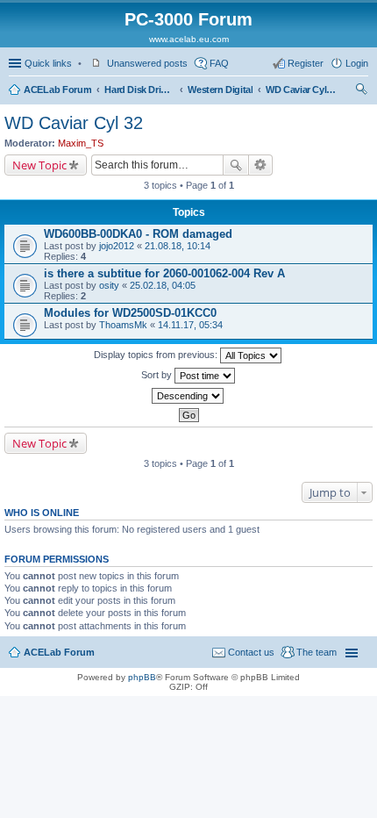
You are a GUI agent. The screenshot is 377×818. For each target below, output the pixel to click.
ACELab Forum (57, 89)
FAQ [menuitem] (219, 63)
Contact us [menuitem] (251, 652)
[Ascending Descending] (188, 396)
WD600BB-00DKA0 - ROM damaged (138, 233)
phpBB (142, 677)
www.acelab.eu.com (189, 39)
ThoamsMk (123, 324)
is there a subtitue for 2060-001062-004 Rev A (164, 273)
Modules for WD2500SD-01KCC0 (130, 312)
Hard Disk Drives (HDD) (139, 89)
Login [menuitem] (356, 63)
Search (236, 165)
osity (109, 285)
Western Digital (220, 89)
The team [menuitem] (316, 652)
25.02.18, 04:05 (163, 285)
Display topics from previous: (157, 354)
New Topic (39, 165)
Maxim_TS (80, 143)
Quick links (48, 63)
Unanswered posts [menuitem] (147, 63)
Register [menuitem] (306, 63)
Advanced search (261, 165)
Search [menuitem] (361, 91)
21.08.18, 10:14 (177, 245)
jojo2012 (116, 245)
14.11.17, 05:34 (190, 324)
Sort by (157, 375)
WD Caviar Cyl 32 (301, 89)
